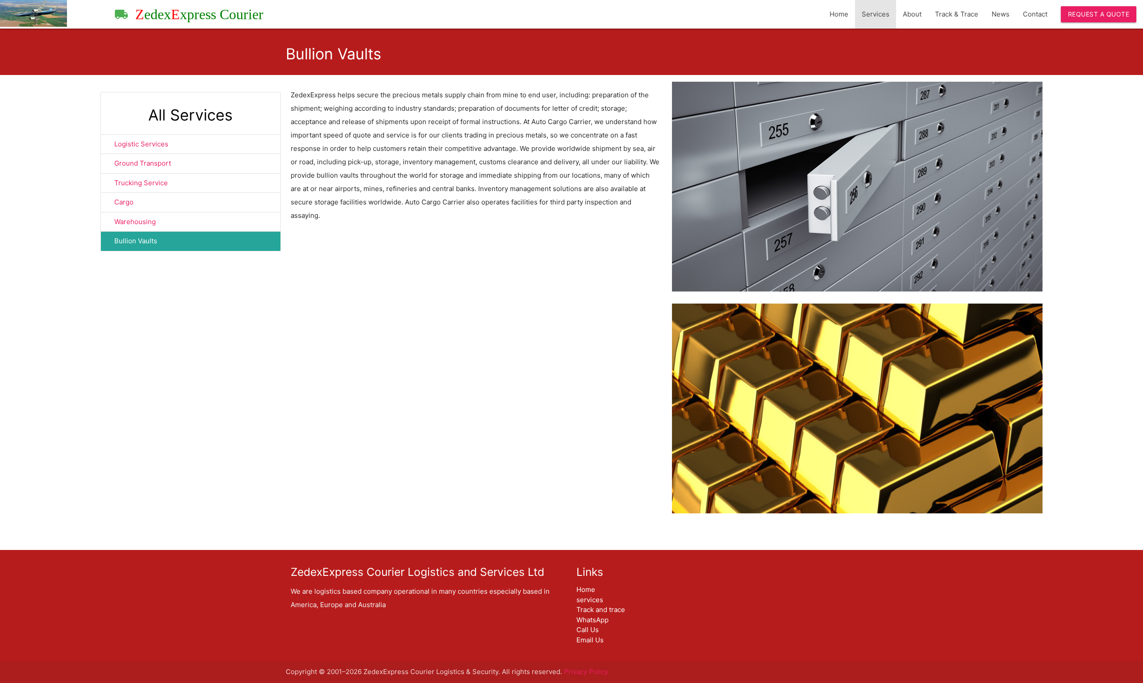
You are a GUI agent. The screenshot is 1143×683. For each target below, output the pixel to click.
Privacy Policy (586, 671)
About (912, 14)
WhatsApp (592, 620)
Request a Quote (1099, 14)
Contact (1035, 14)
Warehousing (135, 221)
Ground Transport (142, 163)
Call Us (587, 629)
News (1001, 14)
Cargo (123, 202)
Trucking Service (141, 183)
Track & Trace (956, 14)
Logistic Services (141, 144)
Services (875, 14)
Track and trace (600, 609)
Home (839, 14)
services (589, 600)
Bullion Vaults (135, 241)
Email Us (590, 640)
